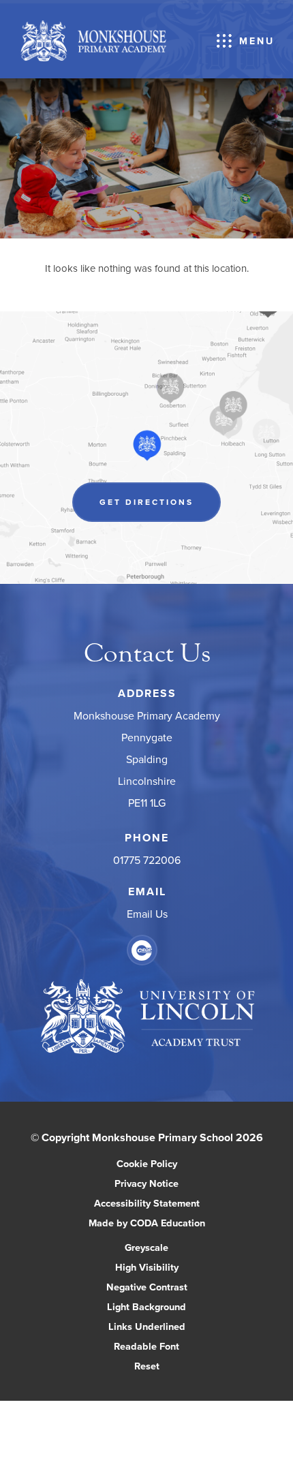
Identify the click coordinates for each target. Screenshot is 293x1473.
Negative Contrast (146, 1287)
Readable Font (146, 1346)
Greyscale (146, 1247)
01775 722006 (147, 859)
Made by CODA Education (161, 1223)
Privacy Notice (146, 1183)
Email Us (146, 913)
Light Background (146, 1306)
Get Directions (160, 508)
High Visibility (147, 1267)
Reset (146, 1366)
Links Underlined (146, 1326)
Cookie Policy (147, 1163)
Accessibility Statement (147, 1203)
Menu (257, 41)
